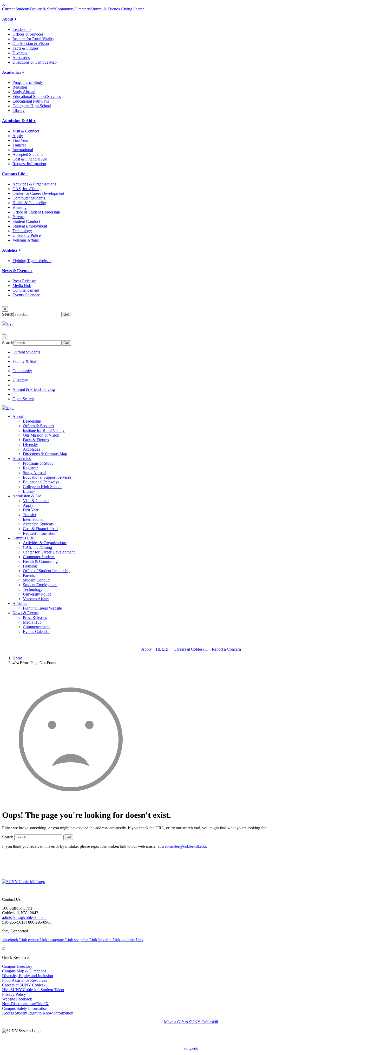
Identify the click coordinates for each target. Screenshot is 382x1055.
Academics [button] (21, 458)
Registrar (19, 87)
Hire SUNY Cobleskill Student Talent (33, 989)
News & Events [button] (25, 613)
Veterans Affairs (25, 240)
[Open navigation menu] (4, 334)
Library (18, 110)
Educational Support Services (36, 96)
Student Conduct (26, 221)
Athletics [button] (19, 603)
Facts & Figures (25, 48)
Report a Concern (226, 649)
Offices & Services (27, 34)
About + (9, 19)
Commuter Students (28, 198)
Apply (17, 135)
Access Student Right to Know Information (37, 1013)
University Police (26, 235)
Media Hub (21, 285)
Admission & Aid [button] (26, 496)
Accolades (21, 57)
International (22, 150)
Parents (18, 217)
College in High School (31, 106)
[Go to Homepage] (23, 881)
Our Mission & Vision (30, 43)
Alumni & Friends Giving (111, 9)
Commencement (25, 290)
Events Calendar (25, 295)
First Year (20, 140)
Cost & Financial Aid (29, 159)
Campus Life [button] (23, 538)
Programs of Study (27, 82)
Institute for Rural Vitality (33, 39)
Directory (82, 9)
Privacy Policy (14, 994)
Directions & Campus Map (34, 62)
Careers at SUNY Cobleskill (25, 985)
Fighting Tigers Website (31, 260)
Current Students (16, 9)
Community (64, 9)
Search (138, 9)
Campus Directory (17, 966)
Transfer (19, 145)
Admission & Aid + (19, 120)
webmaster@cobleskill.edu (184, 846)
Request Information (29, 164)
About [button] (17, 416)
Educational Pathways (30, 101)
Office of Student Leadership (36, 212)
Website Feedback (17, 999)
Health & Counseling (29, 203)
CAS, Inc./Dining (27, 188)
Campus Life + (15, 174)
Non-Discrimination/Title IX (25, 1003)
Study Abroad (23, 92)
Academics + (13, 72)
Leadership (21, 29)
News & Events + (17, 271)
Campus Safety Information (24, 1008)
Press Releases (24, 281)
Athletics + (11, 250)
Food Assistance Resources (24, 980)
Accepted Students (27, 154)
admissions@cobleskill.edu (24, 917)
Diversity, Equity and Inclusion (27, 975)
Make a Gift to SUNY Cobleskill (191, 1022)
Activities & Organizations (34, 184)
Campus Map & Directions (24, 971)
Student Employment (29, 226)
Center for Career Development (38, 193)
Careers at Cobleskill (191, 649)
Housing (19, 207)
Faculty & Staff (42, 9)
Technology (22, 231)
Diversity (20, 53)
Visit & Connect (25, 131)
